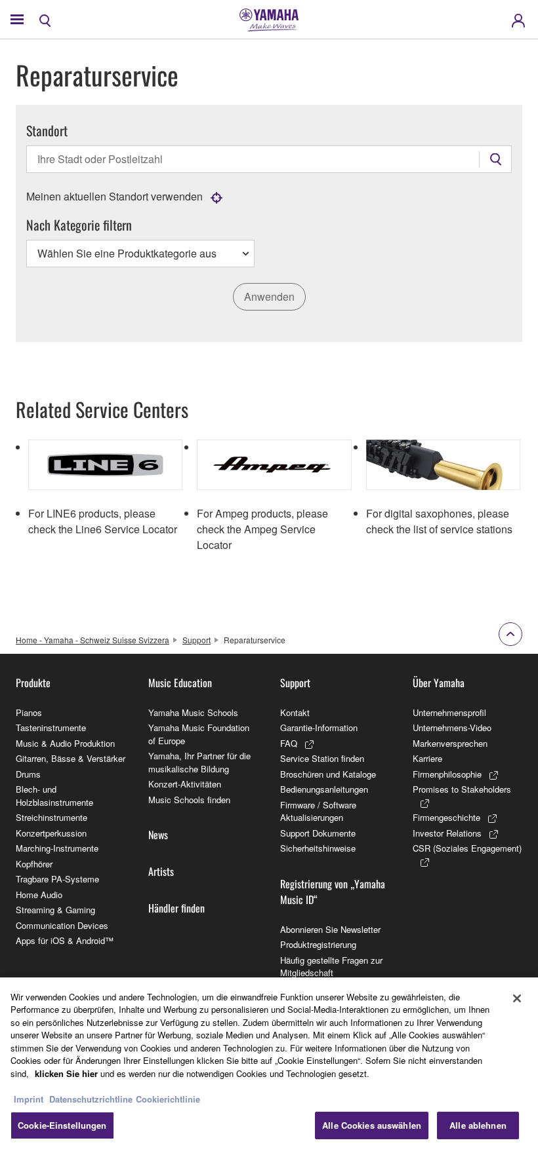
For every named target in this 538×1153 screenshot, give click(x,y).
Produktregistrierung (318, 944)
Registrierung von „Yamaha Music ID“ (332, 891)
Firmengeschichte (446, 817)
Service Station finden (322, 758)
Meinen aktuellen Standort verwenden (114, 196)
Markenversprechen (450, 743)
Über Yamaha (439, 682)
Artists (161, 871)
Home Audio (39, 894)
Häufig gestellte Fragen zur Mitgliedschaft (331, 966)
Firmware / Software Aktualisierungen (318, 811)
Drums (28, 774)
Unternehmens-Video (452, 727)
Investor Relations (447, 833)
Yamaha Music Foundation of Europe (198, 734)
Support (196, 639)
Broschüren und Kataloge (328, 774)
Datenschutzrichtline (91, 1099)
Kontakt (295, 712)
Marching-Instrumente (57, 848)
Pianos (29, 712)
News (158, 834)
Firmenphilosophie (447, 774)
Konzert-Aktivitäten (184, 784)
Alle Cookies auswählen (371, 1125)
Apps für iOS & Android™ (65, 940)
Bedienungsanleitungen (324, 789)
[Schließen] (517, 998)
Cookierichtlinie (168, 1099)
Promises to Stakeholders (462, 789)
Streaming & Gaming (55, 909)
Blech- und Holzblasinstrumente (54, 795)
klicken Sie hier (66, 1073)
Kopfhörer (34, 864)
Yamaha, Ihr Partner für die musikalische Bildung (199, 762)
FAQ (288, 743)
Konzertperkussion (51, 833)
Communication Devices (62, 925)
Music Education (180, 682)
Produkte (33, 682)
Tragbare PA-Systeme (57, 879)
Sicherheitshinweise (318, 848)
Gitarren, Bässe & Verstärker (70, 758)
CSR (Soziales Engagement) (467, 848)
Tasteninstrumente (51, 727)
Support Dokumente (318, 833)
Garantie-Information (319, 727)
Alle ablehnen (478, 1125)
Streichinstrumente (51, 817)
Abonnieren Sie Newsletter (330, 929)
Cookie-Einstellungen (62, 1125)
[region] (269, 1065)
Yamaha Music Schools (193, 712)
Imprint (28, 1099)
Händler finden (176, 908)
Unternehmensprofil (449, 712)
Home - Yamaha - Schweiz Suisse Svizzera (92, 639)
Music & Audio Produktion (65, 743)
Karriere (427, 758)
